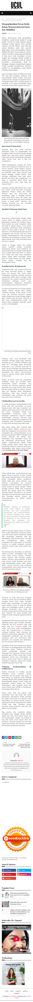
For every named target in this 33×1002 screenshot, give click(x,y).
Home (3, 19)
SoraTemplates (12, 996)
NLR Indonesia (16, 626)
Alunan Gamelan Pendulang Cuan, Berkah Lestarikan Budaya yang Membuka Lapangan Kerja (20, 911)
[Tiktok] (24, 878)
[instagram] (24, 874)
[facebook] (9, 870)
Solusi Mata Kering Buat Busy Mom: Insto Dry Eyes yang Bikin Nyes (19, 895)
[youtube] (9, 878)
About (11, 991)
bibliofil (4, 33)
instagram (16, 993)
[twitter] (24, 870)
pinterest (25, 991)
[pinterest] (9, 874)
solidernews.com (25, 429)
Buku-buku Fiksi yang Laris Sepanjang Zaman (18, 903)
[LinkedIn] (9, 882)
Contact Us (18, 991)
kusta (10, 83)
